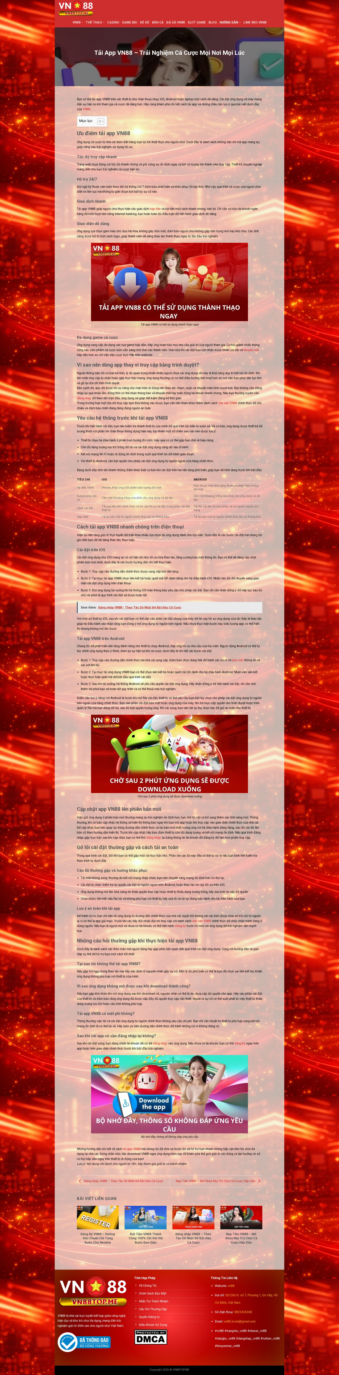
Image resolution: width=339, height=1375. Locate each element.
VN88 (76, 22)
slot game (197, 22)
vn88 (231, 1286)
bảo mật (237, 660)
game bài (129, 22)
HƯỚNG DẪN (229, 22)
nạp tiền (155, 209)
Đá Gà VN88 (175, 22)
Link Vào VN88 (254, 22)
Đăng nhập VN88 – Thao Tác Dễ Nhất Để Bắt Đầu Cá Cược (123, 1181)
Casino (113, 22)
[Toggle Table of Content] (98, 121)
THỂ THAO (94, 22)
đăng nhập (84, 398)
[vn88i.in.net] (77, 9)
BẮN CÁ (158, 22)
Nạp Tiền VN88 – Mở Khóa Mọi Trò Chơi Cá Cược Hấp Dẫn (216, 1181)
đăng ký (180, 926)
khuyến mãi (251, 350)
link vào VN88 (227, 403)
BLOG (213, 22)
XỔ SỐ (144, 22)
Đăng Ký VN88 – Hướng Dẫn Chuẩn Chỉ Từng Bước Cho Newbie (98, 1238)
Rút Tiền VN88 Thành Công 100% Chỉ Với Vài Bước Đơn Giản (146, 1238)
